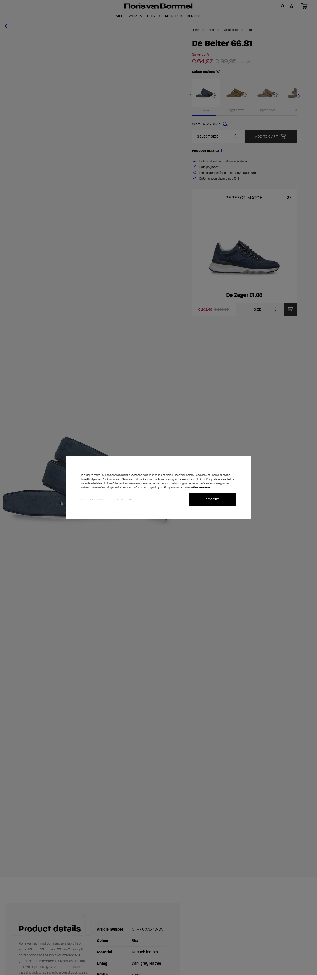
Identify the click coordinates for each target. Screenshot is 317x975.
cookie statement (199, 487)
